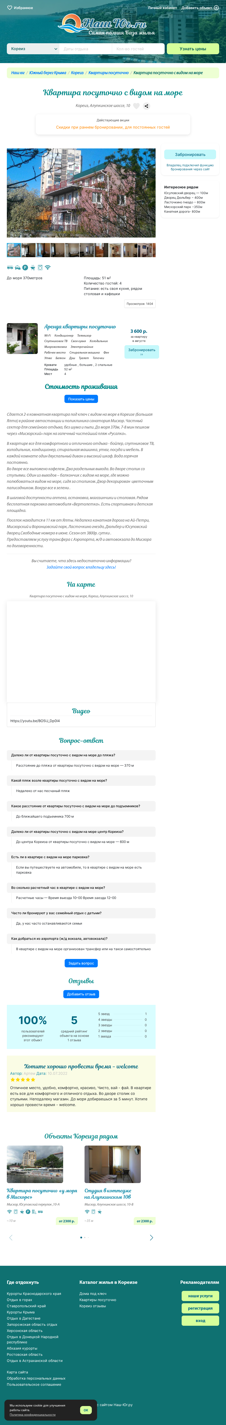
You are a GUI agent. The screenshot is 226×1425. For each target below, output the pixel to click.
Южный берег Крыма (47, 73)
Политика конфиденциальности (33, 1414)
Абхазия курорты (22, 1348)
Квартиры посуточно (109, 73)
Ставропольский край (26, 1306)
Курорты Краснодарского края (34, 1293)
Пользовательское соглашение (34, 1384)
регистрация (200, 1309)
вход (200, 1321)
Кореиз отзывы (92, 1306)
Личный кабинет (162, 8)
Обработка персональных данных (36, 1378)
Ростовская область (25, 1354)
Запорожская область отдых (32, 1324)
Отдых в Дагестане (23, 1318)
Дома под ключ (92, 1293)
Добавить (196, 8)
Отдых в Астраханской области (35, 1360)
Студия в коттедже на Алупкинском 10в (108, 1193)
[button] (151, 193)
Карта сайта (17, 1372)
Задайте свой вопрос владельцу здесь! (81, 568)
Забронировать (141, 350)
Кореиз (77, 73)
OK (86, 1410)
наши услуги (200, 1296)
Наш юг (17, 73)
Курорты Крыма (21, 1312)
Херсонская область (25, 1330)
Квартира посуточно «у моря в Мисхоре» (42, 1193)
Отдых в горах (19, 1300)
